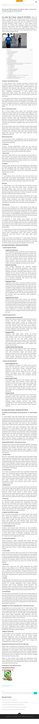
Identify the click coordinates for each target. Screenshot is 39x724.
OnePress (23, 716)
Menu (36, 1)
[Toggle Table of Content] (30, 50)
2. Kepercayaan (11, 55)
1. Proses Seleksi (11, 71)
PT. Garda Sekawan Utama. (30, 23)
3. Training (10, 73)
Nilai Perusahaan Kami (11, 53)
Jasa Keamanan (10, 685)
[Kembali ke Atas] (19, 714)
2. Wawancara (11, 72)
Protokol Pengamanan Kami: (12, 61)
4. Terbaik (10, 57)
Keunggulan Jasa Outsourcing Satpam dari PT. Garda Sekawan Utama (18, 75)
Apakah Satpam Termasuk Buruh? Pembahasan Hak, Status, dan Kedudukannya (15, 702)
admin (18, 12)
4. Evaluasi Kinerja (11, 74)
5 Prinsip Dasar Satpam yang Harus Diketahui (9, 699)
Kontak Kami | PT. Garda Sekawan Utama (14, 78)
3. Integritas (10, 56)
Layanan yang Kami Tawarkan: (12, 60)
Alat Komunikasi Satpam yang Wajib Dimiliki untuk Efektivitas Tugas (13, 704)
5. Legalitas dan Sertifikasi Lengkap (13, 68)
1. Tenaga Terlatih (11, 65)
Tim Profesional (10, 59)
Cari (2, 691)
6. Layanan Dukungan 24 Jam (13, 69)
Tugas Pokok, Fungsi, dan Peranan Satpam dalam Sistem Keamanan (13, 709)
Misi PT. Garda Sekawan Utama (12, 52)
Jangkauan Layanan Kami (12, 76)
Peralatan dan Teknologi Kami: (12, 62)
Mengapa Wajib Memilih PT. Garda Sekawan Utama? (15, 64)
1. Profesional (11, 54)
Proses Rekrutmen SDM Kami (12, 70)
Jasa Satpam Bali (7, 686)
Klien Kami (9, 58)
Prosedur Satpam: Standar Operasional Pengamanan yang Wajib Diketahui (14, 707)
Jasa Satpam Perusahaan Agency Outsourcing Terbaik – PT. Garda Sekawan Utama (19, 63)
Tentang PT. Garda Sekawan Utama (13, 51)
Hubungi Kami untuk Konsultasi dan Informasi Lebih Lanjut (16, 77)
